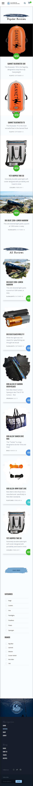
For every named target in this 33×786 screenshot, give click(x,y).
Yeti (9, 663)
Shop (4, 732)
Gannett (10, 647)
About (5, 735)
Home (4, 726)
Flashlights (11, 615)
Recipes (5, 758)
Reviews (5, 729)
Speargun (11, 630)
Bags (9, 600)
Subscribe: (6, 777)
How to (5, 752)
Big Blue (10, 644)
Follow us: (6, 770)
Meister (10, 651)
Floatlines (11, 620)
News (4, 748)
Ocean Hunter (12, 655)
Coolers (10, 605)
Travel (5, 755)
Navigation (8, 722)
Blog (5, 745)
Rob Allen (11, 659)
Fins (9, 610)
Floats (10, 625)
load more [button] (16, 570)
